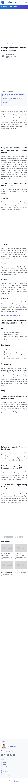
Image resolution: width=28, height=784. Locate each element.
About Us (4, 764)
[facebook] (5, 537)
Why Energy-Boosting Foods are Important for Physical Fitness (13, 95)
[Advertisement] (14, 26)
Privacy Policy (6, 775)
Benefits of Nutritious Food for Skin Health (20, 554)
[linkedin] (14, 755)
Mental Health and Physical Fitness (14, 315)
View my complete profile (8, 751)
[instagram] (11, 755)
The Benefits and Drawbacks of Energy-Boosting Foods (12, 99)
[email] (21, 537)
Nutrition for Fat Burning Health (5, 554)
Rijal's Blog (16, 780)
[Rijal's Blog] (14, 2)
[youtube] (8, 755)
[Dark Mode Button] (26, 2)
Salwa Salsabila (12, 746)
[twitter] (8, 537)
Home (4, 762)
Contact (4, 766)
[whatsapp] (11, 537)
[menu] (2, 2)
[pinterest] (18, 537)
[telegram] (15, 537)
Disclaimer (5, 769)
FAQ (3, 105)
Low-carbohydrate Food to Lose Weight (6, 571)
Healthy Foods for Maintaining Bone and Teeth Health (20, 572)
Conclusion (5, 102)
